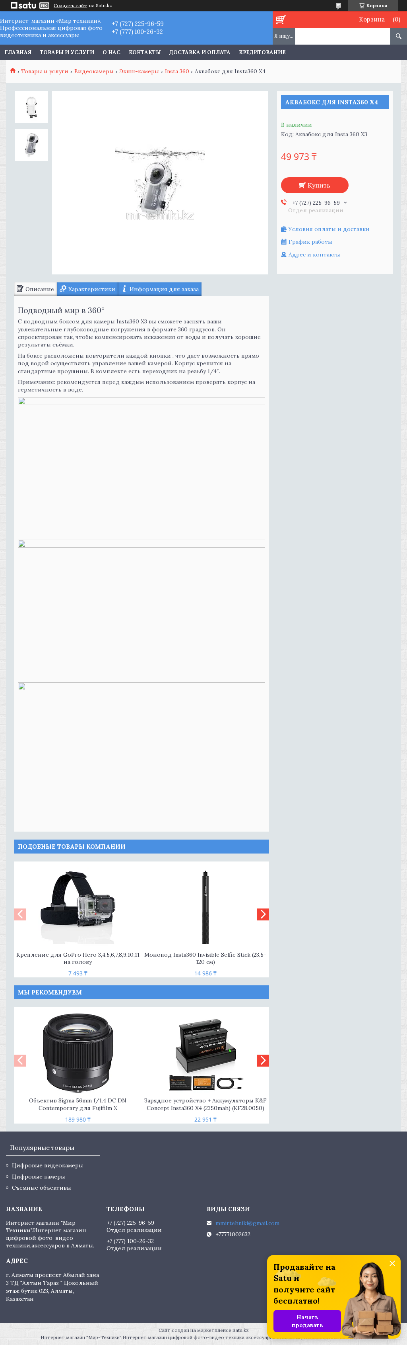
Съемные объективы (41, 1187)
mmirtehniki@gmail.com (247, 1223)
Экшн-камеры (139, 71)
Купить (319, 185)
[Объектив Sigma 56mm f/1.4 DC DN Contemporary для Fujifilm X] (78, 1053)
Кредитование (262, 52)
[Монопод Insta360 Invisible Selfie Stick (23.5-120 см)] (205, 907)
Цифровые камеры (38, 1176)
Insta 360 (177, 71)
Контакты (145, 52)
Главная (17, 52)
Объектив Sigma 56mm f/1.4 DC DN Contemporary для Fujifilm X (77, 1104)
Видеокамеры (94, 71)
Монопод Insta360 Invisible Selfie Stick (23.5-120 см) (205, 958)
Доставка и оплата (200, 52)
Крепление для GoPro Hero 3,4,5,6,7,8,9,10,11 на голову (78, 958)
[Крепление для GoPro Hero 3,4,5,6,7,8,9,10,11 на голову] (78, 907)
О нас (111, 52)
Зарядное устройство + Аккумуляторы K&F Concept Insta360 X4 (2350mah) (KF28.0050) (205, 1104)
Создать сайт (70, 5)
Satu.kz (241, 1330)
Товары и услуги (67, 52)
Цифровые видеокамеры (47, 1165)
